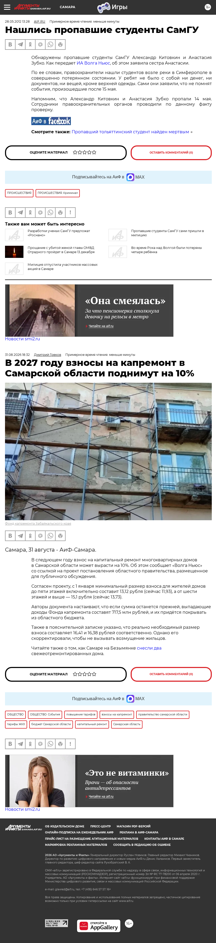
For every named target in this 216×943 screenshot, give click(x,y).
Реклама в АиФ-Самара (139, 832)
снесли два (149, 648)
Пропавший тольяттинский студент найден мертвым (130, 131)
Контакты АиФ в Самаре (164, 839)
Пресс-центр (100, 826)
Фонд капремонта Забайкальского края (38, 523)
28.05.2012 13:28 (17, 21)
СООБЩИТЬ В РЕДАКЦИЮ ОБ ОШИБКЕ (142, 845)
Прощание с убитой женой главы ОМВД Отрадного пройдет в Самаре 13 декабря (61, 250)
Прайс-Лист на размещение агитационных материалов (91, 839)
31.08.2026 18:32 (17, 355)
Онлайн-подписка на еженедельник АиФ (79, 832)
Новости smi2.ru (22, 338)
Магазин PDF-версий (133, 826)
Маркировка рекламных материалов (76, 845)
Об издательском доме (64, 826)
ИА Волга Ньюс (93, 63)
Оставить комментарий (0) (171, 152)
